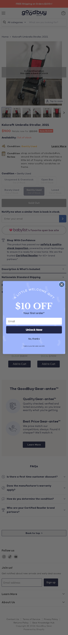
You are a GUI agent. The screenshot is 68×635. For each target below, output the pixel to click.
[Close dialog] (61, 284)
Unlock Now (34, 330)
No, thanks (34, 338)
